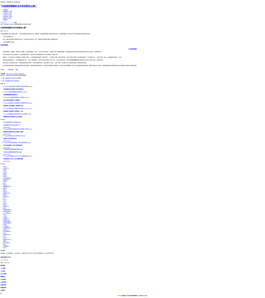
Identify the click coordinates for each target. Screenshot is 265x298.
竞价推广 (6, 219)
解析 (17, 69)
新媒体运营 (3, 287)
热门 (5, 247)
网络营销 (3, 276)
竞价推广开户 (7, 239)
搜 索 (15, 22)
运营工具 (6, 196)
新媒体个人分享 (7, 18)
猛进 (5, 184)
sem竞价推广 (4, 282)
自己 (5, 199)
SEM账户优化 (7, 211)
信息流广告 (6, 193)
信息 (5, 166)
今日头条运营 (7, 178)
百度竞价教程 (7, 209)
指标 (5, 204)
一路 (5, 216)
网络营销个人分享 (7, 11)
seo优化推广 (3, 279)
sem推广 (6, 168)
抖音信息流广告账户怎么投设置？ (13, 78)
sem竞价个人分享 (7, 14)
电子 (5, 237)
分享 (5, 203)
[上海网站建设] (19, 6)
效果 (5, 173)
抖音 (5, 176)
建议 (5, 189)
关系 (5, 181)
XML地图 (3, 268)
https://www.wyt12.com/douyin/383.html (15, 73)
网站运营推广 (7, 231)
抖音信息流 (3, 284)
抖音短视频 (10, 69)
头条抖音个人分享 (7, 16)
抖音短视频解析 (4, 45)
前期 (5, 170)
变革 (5, 224)
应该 (5, 191)
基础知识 (6, 179)
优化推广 (6, 206)
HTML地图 (3, 273)
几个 (5, 171)
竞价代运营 (6, 242)
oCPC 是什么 (7, 213)
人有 (5, 229)
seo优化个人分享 (7, 13)
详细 (5, 174)
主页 (2, 24)
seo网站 (5, 218)
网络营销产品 (7, 186)
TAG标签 (3, 271)
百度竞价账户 (7, 221)
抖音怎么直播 (7, 222)
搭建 (5, 188)
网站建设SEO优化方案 (126, 295)
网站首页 (5, 9)
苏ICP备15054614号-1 (142, 295)
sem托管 (6, 226)
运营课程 (6, 246)
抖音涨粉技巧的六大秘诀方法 (12, 80)
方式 (5, 214)
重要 (5, 241)
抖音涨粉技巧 (7, 227)
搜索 (5, 194)
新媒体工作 (6, 234)
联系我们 (5, 19)
